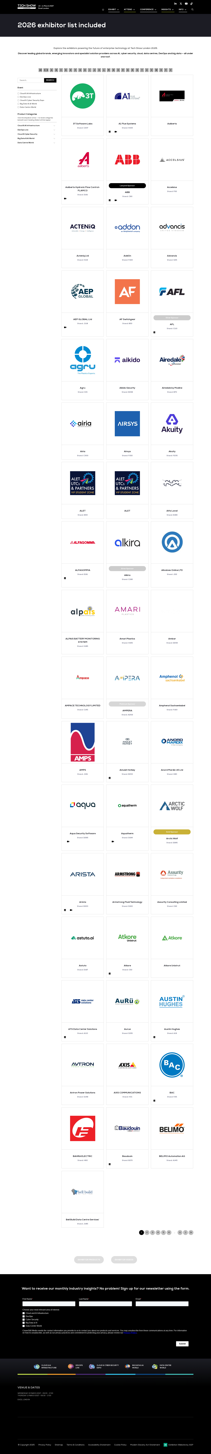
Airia (82, 451)
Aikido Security (127, 387)
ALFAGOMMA (82, 570)
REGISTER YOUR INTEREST (84, 1396)
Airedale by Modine (172, 387)
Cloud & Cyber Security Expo (108, 1366)
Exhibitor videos (124, 1260)
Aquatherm (127, 833)
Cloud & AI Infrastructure (49, 1366)
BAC (172, 1092)
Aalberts (172, 123)
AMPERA (127, 710)
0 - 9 (46, 70)
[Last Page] (191, 1232)
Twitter (181, 4)
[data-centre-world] (155, 1366)
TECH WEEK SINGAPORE (174, 1396)
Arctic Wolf (172, 838)
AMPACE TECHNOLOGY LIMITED (82, 705)
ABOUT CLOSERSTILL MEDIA (85, 1404)
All (40, 70)
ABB (127, 192)
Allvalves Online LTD (172, 570)
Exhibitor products (89, 1260)
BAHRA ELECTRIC (82, 1156)
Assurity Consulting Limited (172, 902)
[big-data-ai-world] (127, 1366)
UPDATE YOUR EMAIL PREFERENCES (130, 1396)
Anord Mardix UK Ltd (172, 770)
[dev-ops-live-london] (71, 1367)
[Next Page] (185, 1232)
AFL (172, 324)
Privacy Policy (44, 1445)
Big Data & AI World (138, 1366)
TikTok (191, 4)
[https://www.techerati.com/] (27, 1431)
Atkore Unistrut (172, 965)
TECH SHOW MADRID (173, 1400)
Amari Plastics (127, 638)
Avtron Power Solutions (82, 1092)
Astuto (82, 965)
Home (103, 9)
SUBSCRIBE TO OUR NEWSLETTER (129, 1393)
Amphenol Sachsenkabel (172, 705)
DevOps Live (79, 1366)
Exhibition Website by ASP (181, 1445)
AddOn (127, 255)
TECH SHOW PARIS (172, 1404)
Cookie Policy (120, 1445)
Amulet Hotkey (127, 770)
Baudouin (127, 1156)
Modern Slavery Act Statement (145, 1445)
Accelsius (172, 187)
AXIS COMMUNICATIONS (127, 1092)
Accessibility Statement (99, 1445)
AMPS (82, 770)
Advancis (172, 255)
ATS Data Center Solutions (82, 1029)
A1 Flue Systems (127, 123)
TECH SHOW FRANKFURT (175, 1393)
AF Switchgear (127, 319)
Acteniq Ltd (83, 255)
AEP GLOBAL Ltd (82, 319)
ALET (83, 510)
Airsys (127, 451)
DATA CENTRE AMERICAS (175, 1408)
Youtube (186, 4)
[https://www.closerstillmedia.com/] (186, 1431)
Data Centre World (165, 1366)
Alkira (127, 575)
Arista (82, 902)
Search (192, 9)
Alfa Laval (172, 510)
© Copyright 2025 (26, 1445)
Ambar (172, 638)
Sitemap (59, 1445)
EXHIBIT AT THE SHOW (82, 1400)
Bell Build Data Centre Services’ (82, 1219)
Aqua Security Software (83, 833)
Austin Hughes (172, 1029)
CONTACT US (79, 1393)
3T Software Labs (82, 123)
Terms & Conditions (75, 1445)
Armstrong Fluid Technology (127, 902)
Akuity (172, 451)
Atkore (127, 965)
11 (180, 1232)
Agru (82, 387)
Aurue (127, 1029)
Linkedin (175, 4)
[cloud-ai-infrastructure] (37, 1366)
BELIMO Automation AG (172, 1156)
